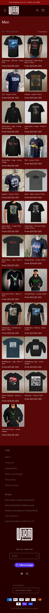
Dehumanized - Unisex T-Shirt (35, 260)
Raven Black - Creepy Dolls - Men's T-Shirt (12, 227)
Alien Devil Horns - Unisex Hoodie (11, 430)
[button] (5, 10)
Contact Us (9, 462)
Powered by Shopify (31, 608)
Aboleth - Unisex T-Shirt (10, 194)
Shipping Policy (11, 468)
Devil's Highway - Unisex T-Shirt (11, 396)
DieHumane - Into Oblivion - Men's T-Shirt (12, 329)
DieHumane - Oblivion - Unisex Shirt (13, 61)
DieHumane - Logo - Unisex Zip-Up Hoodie (11, 127)
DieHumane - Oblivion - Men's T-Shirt (35, 329)
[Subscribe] (36, 556)
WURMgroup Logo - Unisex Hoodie (34, 363)
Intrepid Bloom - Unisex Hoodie (35, 294)
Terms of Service (12, 485)
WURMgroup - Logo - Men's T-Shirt (12, 363)
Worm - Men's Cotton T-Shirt (35, 194)
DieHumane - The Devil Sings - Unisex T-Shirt (35, 227)
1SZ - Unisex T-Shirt (9, 94)
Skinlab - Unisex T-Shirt (33, 94)
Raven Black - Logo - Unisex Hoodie (12, 161)
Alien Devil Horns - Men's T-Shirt (12, 295)
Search (8, 456)
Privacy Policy (10, 479)
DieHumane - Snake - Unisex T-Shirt (36, 127)
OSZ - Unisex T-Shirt (32, 160)
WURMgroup (20, 608)
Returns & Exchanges (13, 474)
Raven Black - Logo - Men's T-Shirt (12, 261)
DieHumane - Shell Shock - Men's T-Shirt (34, 61)
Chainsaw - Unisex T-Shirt (34, 396)
